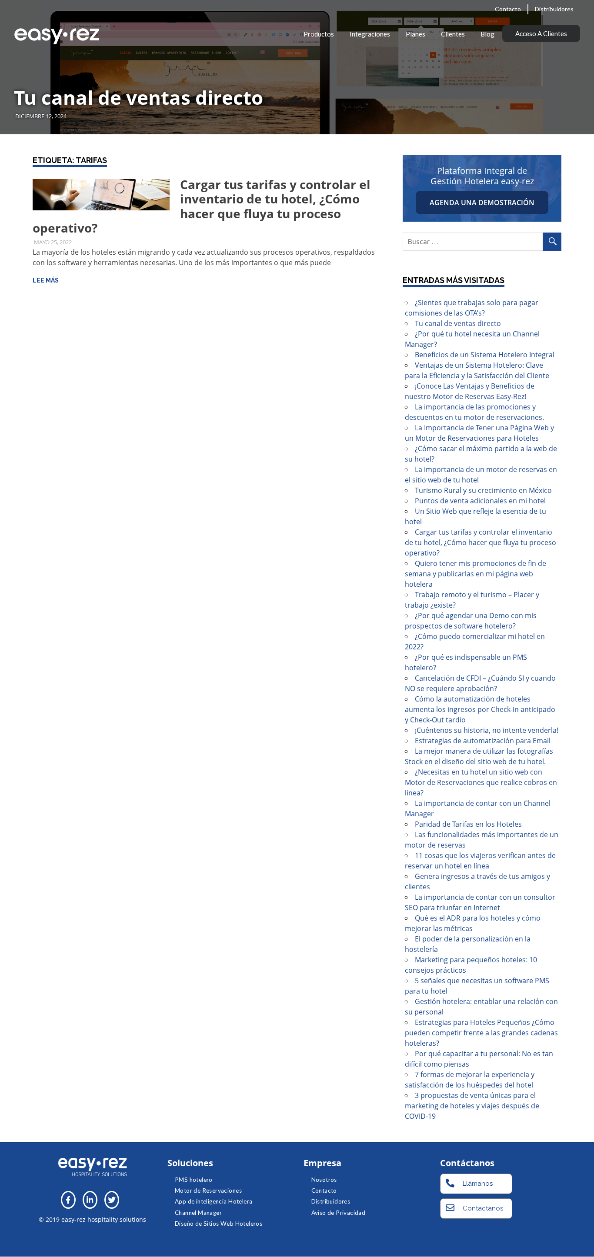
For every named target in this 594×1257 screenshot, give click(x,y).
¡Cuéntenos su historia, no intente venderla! (486, 730)
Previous (17, 58)
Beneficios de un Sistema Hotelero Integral (484, 354)
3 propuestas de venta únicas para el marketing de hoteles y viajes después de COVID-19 (472, 1106)
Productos (319, 34)
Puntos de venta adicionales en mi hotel (480, 500)
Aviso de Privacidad (338, 1212)
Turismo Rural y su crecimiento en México (483, 490)
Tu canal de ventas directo (138, 97)
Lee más (46, 280)
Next (576, 58)
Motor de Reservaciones (208, 1190)
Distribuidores (554, 9)
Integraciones (370, 34)
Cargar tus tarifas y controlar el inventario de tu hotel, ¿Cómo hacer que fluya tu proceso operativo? (201, 206)
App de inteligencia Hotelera (213, 1201)
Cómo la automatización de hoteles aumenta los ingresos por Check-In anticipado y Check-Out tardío (480, 709)
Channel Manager (198, 1212)
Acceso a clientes (541, 33)
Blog (487, 34)
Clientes (453, 34)
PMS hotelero (194, 1179)
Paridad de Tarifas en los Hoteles (468, 824)
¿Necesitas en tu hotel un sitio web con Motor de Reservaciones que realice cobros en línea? (481, 782)
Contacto (508, 9)
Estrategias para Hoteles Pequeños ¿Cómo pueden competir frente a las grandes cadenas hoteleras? (481, 1033)
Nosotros (324, 1179)
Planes (415, 34)
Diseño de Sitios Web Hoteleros (218, 1223)
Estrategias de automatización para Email (483, 740)
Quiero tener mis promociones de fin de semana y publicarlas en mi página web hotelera (475, 574)
